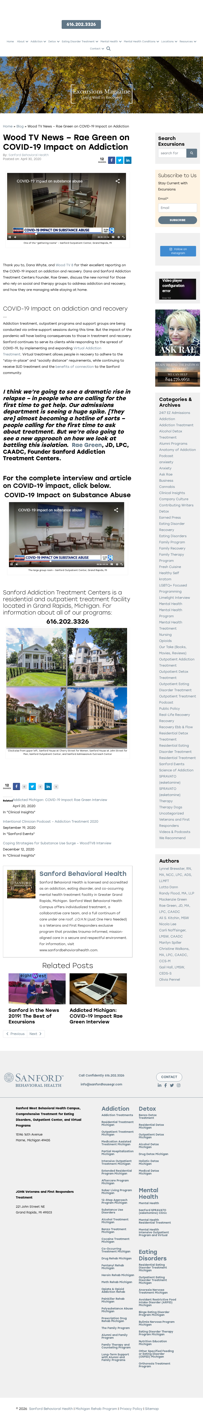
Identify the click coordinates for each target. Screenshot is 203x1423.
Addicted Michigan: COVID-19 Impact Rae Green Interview (60, 800)
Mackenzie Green (173, 899)
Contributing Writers (176, 505)
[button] (27, 41)
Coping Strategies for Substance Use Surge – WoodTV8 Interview (57, 843)
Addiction (36, 41)
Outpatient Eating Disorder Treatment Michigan (153, 1280)
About (21, 41)
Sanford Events (171, 764)
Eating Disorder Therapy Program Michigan (156, 1333)
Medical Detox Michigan (149, 1172)
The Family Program (116, 1328)
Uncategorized (171, 813)
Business (166, 480)
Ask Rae (165, 474)
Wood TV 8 (64, 265)
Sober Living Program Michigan (117, 1192)
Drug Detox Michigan (153, 1154)
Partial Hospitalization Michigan (118, 1153)
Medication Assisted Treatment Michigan (116, 1143)
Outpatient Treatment (177, 696)
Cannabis (167, 487)
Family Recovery (172, 548)
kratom (165, 579)
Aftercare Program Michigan (115, 1182)
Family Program (172, 542)
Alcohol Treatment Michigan (115, 1221)
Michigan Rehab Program (96, 1409)
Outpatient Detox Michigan (151, 1136)
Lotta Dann (168, 887)
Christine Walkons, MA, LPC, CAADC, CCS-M (174, 955)
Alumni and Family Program (115, 1337)
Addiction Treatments (117, 1115)
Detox (52, 41)
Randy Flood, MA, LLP (176, 893)
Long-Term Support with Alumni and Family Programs (115, 1357)
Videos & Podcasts (174, 832)
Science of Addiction (176, 770)
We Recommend (172, 838)
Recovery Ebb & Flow (176, 727)
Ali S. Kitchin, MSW (174, 918)
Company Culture (173, 499)
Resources (186, 41)
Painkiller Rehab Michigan (113, 1300)
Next (34, 1034)
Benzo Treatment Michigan (114, 1231)
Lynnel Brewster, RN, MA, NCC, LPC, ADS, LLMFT (175, 875)
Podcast (166, 702)
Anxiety (165, 468)
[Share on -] (111, 160)
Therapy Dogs (170, 807)
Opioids (165, 641)
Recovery (166, 721)
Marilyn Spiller (170, 942)
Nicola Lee (167, 924)
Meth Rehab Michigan (117, 1282)
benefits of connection (75, 367)
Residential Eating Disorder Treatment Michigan (153, 1268)
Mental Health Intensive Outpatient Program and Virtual (154, 1232)
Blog (20, 126)
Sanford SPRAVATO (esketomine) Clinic (153, 1212)
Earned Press (170, 517)
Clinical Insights (172, 493)
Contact (95, 48)
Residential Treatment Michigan (118, 1124)
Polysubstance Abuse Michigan (117, 1310)
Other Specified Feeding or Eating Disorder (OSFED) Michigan (156, 1354)
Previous (17, 1034)
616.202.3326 (114, 1075)
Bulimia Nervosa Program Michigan (156, 1323)
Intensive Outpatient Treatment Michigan (117, 1163)
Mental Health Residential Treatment (155, 1221)
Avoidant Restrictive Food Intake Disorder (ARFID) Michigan (157, 1302)
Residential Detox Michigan (151, 1126)
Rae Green (87, 445)
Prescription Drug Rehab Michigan (114, 1320)
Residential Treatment (177, 758)
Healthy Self (169, 573)
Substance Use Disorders (112, 1211)
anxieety (166, 462)
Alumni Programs (173, 444)
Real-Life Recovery (174, 715)
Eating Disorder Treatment (78, 41)
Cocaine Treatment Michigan (115, 1240)
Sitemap (152, 1409)
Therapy (166, 801)
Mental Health (109, 41)
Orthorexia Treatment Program (154, 1365)
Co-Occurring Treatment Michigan (116, 1250)
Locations (167, 41)
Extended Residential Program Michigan (117, 1172)
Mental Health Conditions (139, 41)
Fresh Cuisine (170, 567)
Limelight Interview (174, 598)
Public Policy (169, 709)
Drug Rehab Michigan (117, 1258)
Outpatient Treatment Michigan (118, 1133)
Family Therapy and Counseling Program (116, 1346)
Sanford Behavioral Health (29, 155)
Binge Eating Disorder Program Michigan (154, 1314)
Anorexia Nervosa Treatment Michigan (153, 1291)
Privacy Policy (131, 1409)
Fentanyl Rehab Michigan (113, 1267)
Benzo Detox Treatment (148, 1117)
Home (10, 41)
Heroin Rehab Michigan (118, 1275)
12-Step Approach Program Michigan (114, 1202)
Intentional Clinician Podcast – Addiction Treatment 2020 (50, 821)
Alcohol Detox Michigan (149, 1146)
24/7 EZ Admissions (174, 413)
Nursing (165, 635)
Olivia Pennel (169, 979)
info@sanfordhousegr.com (101, 1084)
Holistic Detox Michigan (149, 1163)
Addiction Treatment (176, 425)
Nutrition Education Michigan (153, 1343)
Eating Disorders (173, 536)
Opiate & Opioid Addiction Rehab (113, 1291)
